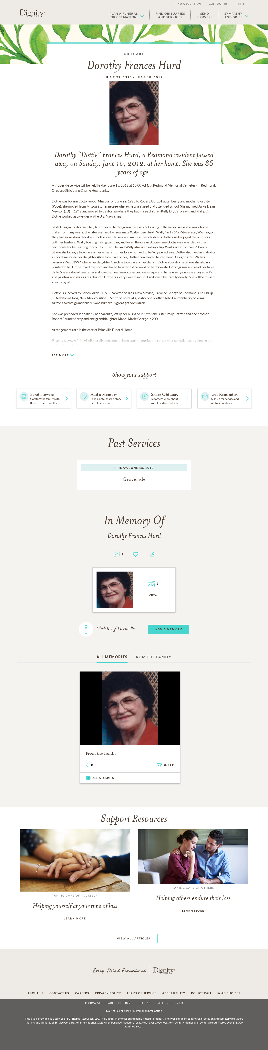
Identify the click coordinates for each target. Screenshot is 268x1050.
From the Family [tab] (152, 657)
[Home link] (32, 13)
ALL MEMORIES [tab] (112, 657)
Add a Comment (104, 778)
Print (240, 3)
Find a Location (188, 3)
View (153, 595)
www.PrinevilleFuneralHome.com (92, 341)
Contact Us (218, 3)
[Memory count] (116, 554)
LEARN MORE (75, 918)
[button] (126, 15)
